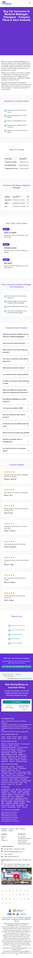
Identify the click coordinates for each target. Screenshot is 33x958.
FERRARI (4, 793)
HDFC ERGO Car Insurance (9, 816)
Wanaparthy (4, 761)
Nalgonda (4, 756)
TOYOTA (3, 807)
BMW (24, 789)
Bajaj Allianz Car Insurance (8, 814)
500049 (9, 737)
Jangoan (16, 745)
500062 (3, 738)
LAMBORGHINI (19, 796)
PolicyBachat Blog (7, 718)
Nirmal (17, 756)
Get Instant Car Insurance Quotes (16, 667)
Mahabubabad (22, 751)
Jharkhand (19, 774)
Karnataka (19, 784)
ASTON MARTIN (6, 789)
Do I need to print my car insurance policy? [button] (14, 449)
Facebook (11, 829)
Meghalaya (12, 774)
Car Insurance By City (9, 741)
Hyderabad (4, 745)
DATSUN (26, 791)
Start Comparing (16, 702)
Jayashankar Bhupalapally (8, 747)
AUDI (13, 789)
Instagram (4, 830)
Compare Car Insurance (18, 625)
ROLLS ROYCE (5, 805)
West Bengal (4, 767)
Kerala (29, 774)
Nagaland (4, 770)
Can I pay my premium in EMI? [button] (13, 408)
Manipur (15, 768)
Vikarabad (24, 759)
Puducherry (4, 779)
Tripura (18, 770)
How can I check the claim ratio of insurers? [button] (14, 416)
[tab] (16, 335)
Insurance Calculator (17, 634)
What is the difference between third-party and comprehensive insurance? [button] (15, 391)
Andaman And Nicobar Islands (9, 782)
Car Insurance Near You (9, 734)
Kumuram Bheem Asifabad (8, 751)
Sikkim (21, 782)
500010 (20, 738)
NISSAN (28, 802)
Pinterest (22, 829)
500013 (25, 737)
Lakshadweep (22, 772)
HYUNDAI (16, 795)
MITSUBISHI (8, 802)
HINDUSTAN (25, 793)
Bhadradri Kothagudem (13, 744)
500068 (20, 737)
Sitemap (16, 921)
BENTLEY (18, 789)
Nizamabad (24, 756)
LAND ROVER (5, 798)
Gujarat (29, 772)
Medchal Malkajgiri (6, 754)
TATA (26, 805)
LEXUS (12, 798)
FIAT (9, 793)
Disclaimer (27, 919)
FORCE (14, 793)
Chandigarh (4, 781)
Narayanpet (11, 756)
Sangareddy (4, 759)
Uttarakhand (11, 770)
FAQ (2, 838)
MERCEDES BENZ (19, 800)
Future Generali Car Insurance (9, 817)
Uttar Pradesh (23, 779)
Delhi (25, 782)
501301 (14, 738)
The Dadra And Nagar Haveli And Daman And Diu (15, 777)
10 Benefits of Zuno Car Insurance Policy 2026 (14, 726)
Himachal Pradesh (6, 772)
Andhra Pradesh (13, 779)
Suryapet (17, 759)
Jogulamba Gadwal (22, 747)
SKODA (13, 805)
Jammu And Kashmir (18, 775)
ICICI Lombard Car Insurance (9, 812)
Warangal (12, 761)
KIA (13, 796)
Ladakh (11, 781)
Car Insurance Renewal (17, 630)
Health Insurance (22, 840)
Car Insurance (22, 837)
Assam (3, 775)
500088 (9, 738)
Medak (20, 752)
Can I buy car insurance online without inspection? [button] (15, 360)
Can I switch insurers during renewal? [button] (15, 374)
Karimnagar (12, 749)
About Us (3, 837)
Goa (13, 784)
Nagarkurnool (22, 754)
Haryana (3, 784)
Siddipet (11, 759)
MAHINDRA (19, 798)
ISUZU (28, 795)
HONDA (3, 795)
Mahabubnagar (5, 752)
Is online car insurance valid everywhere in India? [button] (16, 382)
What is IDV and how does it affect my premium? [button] (15, 351)
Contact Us (4, 840)
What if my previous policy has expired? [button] (16, 433)
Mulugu (15, 754)
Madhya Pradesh (26, 781)
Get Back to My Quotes (24, 708)
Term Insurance (22, 842)
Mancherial (14, 752)
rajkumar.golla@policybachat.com (13, 851)
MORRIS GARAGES (19, 802)
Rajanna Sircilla (12, 758)
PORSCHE (9, 803)
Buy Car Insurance (8, 674)
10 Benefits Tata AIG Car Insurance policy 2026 (14, 731)
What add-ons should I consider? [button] (14, 368)
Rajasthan (12, 767)
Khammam (20, 749)
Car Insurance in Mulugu (25, 678)
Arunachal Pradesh (6, 768)
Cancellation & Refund (17, 919)
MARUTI (25, 798)
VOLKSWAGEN (11, 807)
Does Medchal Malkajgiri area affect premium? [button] (14, 400)
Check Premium (15, 638)
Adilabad (3, 744)
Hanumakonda (26, 744)
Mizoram (8, 775)
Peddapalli (4, 758)
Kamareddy (4, 749)
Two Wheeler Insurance (24, 838)
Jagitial (11, 745)
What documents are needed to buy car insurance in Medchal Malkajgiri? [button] (16, 335)
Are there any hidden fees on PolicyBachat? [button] (12, 440)
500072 (3, 737)
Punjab (9, 784)
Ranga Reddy (22, 758)
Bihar (24, 774)
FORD (19, 793)
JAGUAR (3, 796)
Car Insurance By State (9, 764)
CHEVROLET (5, 791)
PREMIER (16, 803)
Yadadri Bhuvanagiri (21, 761)
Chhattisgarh (22, 768)
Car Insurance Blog (16, 643)
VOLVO (19, 807)
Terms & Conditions (18, 917)
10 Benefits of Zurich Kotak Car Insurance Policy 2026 (16, 724)
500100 (14, 737)
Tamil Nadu (4, 774)
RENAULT (22, 803)
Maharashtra (20, 767)
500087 (25, 738)
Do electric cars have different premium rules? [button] (16, 425)
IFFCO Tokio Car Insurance (9, 819)
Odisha (15, 772)
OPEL (3, 803)
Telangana (18, 674)
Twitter (17, 829)
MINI (2, 802)
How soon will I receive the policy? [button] (14, 343)
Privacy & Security (7, 917)
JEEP (8, 796)
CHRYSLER (13, 791)
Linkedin (10, 830)
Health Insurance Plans (24, 844)
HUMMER (9, 795)
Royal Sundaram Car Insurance (10, 821)
